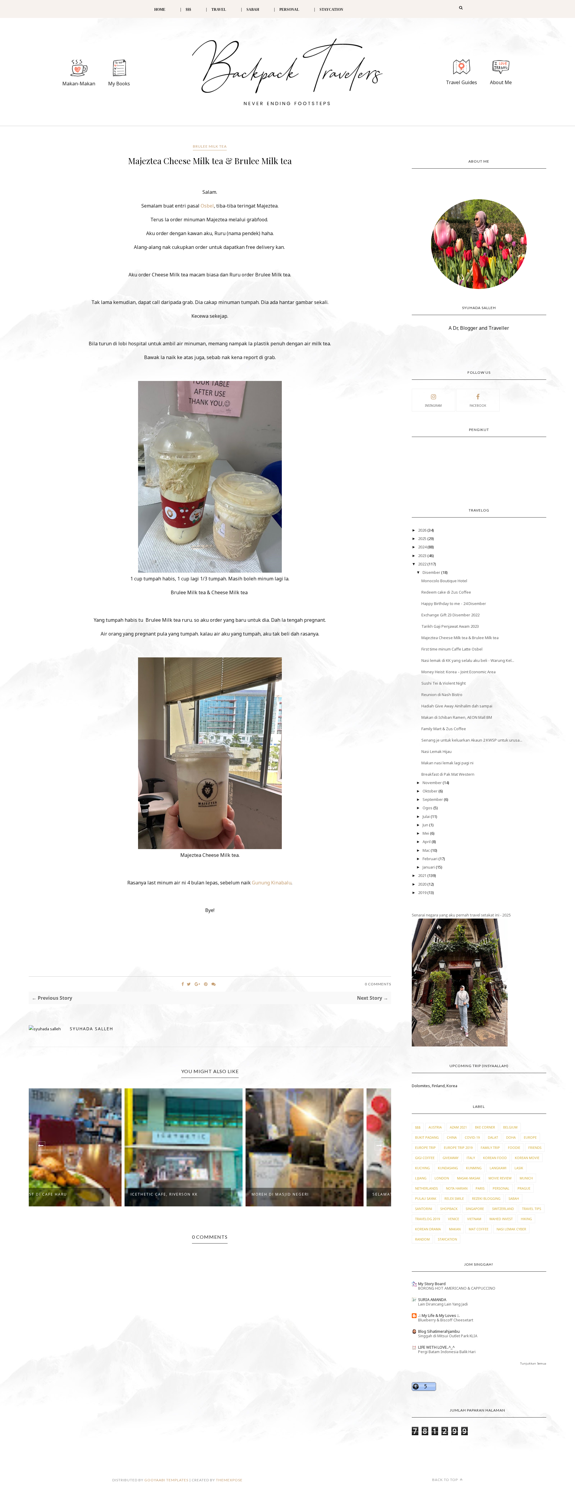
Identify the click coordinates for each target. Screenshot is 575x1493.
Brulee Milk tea (210, 146)
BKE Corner (485, 1127)
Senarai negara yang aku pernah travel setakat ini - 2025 (461, 915)
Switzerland (503, 1208)
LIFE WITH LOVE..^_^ (436, 1347)
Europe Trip (425, 1147)
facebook (478, 405)
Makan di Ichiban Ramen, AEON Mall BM (456, 717)
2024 (422, 547)
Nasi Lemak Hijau (436, 751)
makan (455, 1229)
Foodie (514, 1147)
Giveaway (451, 1157)
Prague (524, 1188)
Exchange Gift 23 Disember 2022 (450, 615)
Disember (432, 572)
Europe (530, 1137)
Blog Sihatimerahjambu (439, 1331)
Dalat (493, 1137)
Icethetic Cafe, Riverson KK (69, 1194)
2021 (422, 875)
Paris (480, 1188)
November (433, 782)
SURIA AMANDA (432, 1299)
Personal (501, 1188)
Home (159, 9)
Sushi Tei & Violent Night (443, 683)
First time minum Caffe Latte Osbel (451, 649)
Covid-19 (472, 1137)
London (442, 1178)
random (422, 1239)
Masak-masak (468, 1178)
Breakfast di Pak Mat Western (447, 774)
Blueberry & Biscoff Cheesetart (445, 1320)
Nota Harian (456, 1188)
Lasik (519, 1168)
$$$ (188, 9)
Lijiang (420, 1178)
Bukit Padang (427, 1137)
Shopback (449, 1208)
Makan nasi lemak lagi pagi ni (447, 763)
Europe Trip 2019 (458, 1147)
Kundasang (448, 1168)
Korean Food (495, 1157)
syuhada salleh (91, 1028)
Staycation (331, 9)
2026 (422, 530)
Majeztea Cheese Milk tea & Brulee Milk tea (460, 637)
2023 (422, 555)
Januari (429, 867)
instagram (433, 405)
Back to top (445, 1479)
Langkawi (498, 1168)
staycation (447, 1239)
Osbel (207, 205)
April (427, 841)
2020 (422, 884)
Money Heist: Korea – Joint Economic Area (458, 671)
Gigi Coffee (425, 1157)
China (452, 1137)
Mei (426, 833)
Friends (534, 1147)
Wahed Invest (501, 1219)
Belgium (510, 1127)
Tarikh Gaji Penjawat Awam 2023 (450, 626)
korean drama (428, 1229)
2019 (422, 892)
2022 (422, 564)
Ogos (428, 807)
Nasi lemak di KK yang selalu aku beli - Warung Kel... (467, 660)
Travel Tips (531, 1208)
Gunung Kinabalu (271, 882)
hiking (526, 1219)
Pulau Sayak (425, 1198)
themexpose (229, 1480)
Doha (511, 1137)
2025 (422, 538)
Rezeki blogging (486, 1198)
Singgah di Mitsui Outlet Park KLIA (447, 1335)
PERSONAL (289, 9)
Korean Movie (527, 1157)
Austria (435, 1127)
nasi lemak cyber (511, 1229)
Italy (471, 1157)
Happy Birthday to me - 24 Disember (453, 603)
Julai (427, 816)
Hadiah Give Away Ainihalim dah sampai (456, 706)
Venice (453, 1219)
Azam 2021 (458, 1127)
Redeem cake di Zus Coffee (446, 592)
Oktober (430, 791)
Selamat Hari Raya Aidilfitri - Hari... (322, 1194)
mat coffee (478, 1229)
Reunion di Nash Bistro (441, 694)
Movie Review (500, 1178)
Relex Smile (454, 1198)
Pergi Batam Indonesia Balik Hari (447, 1351)
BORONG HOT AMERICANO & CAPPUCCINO (456, 1288)
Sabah (514, 1198)
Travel (218, 9)
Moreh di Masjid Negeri (185, 1194)
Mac (427, 850)
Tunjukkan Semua (533, 1363)
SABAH (252, 9)
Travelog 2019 (427, 1219)
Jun (426, 825)
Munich (526, 1178)
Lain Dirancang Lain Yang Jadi (443, 1304)
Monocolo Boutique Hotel (444, 580)
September (433, 799)
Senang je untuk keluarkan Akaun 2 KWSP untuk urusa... (471, 740)
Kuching (422, 1168)
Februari (430, 858)
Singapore (475, 1208)
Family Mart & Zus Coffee (443, 728)
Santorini (423, 1208)
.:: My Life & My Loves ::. (439, 1315)
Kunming (474, 1168)
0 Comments (378, 984)
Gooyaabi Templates (166, 1480)
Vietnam (474, 1219)
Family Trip (490, 1147)
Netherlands (426, 1188)
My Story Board (432, 1283)
